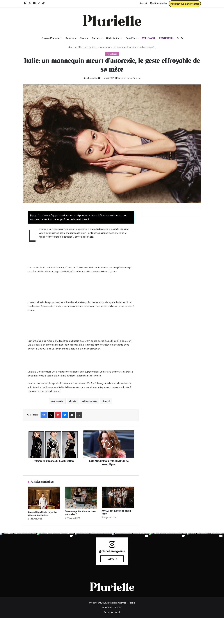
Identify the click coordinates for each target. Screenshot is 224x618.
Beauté (70, 37)
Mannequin (90, 401)
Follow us (112, 559)
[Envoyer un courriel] (99, 78)
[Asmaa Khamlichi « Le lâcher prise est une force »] (44, 498)
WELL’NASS (148, 37)
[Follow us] (112, 546)
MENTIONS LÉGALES (112, 607)
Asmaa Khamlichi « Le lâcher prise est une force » (42, 514)
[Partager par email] (72, 415)
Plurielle (131, 603)
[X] (51, 415)
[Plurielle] (112, 20)
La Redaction (92, 78)
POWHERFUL (166, 37)
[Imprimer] (79, 415)
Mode (83, 37)
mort (107, 401)
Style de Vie (113, 37)
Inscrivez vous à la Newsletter (185, 3)
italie (73, 401)
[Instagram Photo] (18, 551)
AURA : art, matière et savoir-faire (117, 512)
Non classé (84, 47)
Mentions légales (158, 3)
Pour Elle (131, 37)
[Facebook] (44, 415)
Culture (96, 37)
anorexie (58, 401)
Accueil (143, 3)
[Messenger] (65, 415)
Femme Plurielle (50, 37)
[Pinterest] (58, 415)
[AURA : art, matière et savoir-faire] (118, 497)
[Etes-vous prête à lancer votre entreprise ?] (81, 498)
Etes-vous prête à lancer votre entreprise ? (80, 513)
